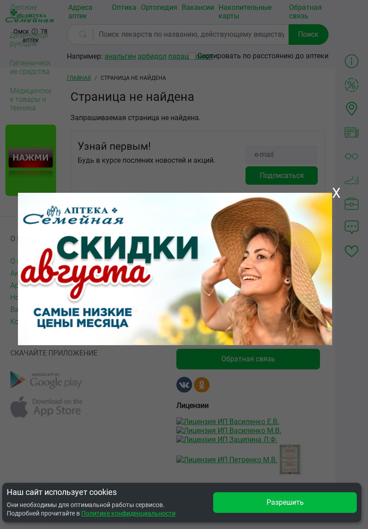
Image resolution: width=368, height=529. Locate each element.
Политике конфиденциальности (128, 513)
